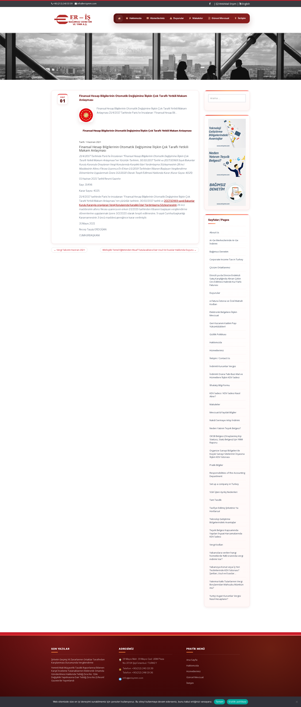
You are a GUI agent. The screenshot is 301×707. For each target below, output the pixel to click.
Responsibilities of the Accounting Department (227, 474)
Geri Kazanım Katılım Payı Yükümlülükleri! (223, 325)
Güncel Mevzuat (195, 677)
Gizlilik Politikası (218, 334)
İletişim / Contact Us (220, 358)
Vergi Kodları (216, 544)
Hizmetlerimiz (217, 350)
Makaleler (215, 404)
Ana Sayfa (191, 659)
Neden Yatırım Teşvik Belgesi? (225, 428)
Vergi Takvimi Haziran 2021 (69, 249)
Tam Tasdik (216, 499)
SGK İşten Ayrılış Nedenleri (223, 492)
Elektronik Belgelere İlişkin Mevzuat (223, 313)
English (245, 3)
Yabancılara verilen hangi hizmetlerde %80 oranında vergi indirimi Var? (226, 556)
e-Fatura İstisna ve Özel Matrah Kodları (226, 302)
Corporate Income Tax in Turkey (226, 259)
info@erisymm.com (87, 3)
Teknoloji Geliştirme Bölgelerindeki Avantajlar (223, 520)
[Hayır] (296, 702)
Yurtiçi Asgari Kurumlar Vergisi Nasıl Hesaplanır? (225, 597)
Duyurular (215, 292)
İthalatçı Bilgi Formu (220, 385)
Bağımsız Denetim (219, 251)
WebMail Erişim (227, 3)
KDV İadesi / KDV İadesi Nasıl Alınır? (225, 395)
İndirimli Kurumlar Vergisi (223, 366)
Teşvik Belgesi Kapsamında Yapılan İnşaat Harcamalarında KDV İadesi (226, 533)
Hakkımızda (216, 342)
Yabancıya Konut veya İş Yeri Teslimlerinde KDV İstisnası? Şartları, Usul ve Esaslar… (225, 570)
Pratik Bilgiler (216, 465)
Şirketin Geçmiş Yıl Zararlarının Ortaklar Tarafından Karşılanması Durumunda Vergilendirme (78, 661)
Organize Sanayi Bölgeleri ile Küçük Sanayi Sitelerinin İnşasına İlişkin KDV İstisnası (227, 454)
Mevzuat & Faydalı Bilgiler (223, 412)
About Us (214, 232)
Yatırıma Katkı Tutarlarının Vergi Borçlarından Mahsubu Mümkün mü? (227, 584)
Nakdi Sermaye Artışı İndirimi (225, 420)
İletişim (190, 683)
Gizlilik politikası (237, 701)
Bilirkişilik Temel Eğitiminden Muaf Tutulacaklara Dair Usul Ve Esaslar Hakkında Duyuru (149, 249)
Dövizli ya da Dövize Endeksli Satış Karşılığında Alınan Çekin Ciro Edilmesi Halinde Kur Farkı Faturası (225, 280)
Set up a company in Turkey (224, 484)
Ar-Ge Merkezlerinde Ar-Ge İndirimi (224, 242)
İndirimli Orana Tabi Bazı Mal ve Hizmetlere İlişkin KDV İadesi (226, 375)
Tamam (219, 701)
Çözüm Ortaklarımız (220, 267)
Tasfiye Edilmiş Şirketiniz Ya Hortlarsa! (224, 509)
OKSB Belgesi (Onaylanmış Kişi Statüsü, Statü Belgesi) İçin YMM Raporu (226, 439)
